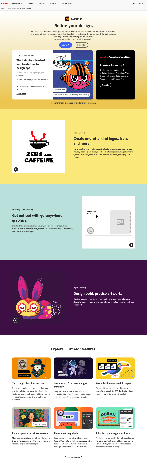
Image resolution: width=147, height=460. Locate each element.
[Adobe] (4, 3)
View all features (73, 458)
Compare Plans (52, 3)
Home (3, 8)
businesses (68, 103)
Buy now (65, 45)
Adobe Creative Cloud (13, 8)
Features (41, 3)
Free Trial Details (67, 3)
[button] (134, 3)
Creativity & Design (16, 3)
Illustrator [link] (31, 3)
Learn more (21, 93)
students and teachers (85, 103)
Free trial (81, 45)
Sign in (141, 3)
